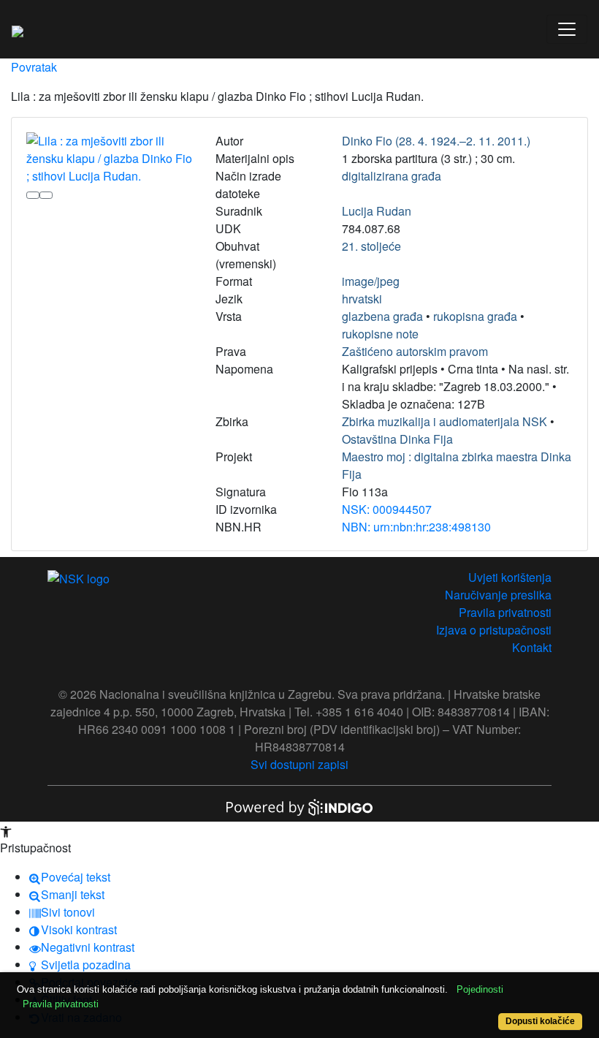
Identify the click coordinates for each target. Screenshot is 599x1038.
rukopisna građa (475, 316)
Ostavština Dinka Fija (397, 439)
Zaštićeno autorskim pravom (415, 351)
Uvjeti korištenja (510, 577)
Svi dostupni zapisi (299, 764)
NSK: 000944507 (387, 509)
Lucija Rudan (376, 210)
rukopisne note (380, 333)
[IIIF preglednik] (32, 195)
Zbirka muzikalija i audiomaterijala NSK (444, 421)
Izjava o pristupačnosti (494, 629)
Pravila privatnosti (505, 612)
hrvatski (362, 298)
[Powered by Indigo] (299, 806)
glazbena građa (382, 316)
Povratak (34, 66)
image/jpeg (371, 281)
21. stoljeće (371, 246)
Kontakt (532, 647)
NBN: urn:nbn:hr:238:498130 (416, 526)
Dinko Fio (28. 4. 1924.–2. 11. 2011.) (436, 140)
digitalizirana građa (391, 175)
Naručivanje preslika (498, 594)
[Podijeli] (46, 195)
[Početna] (17, 29)
